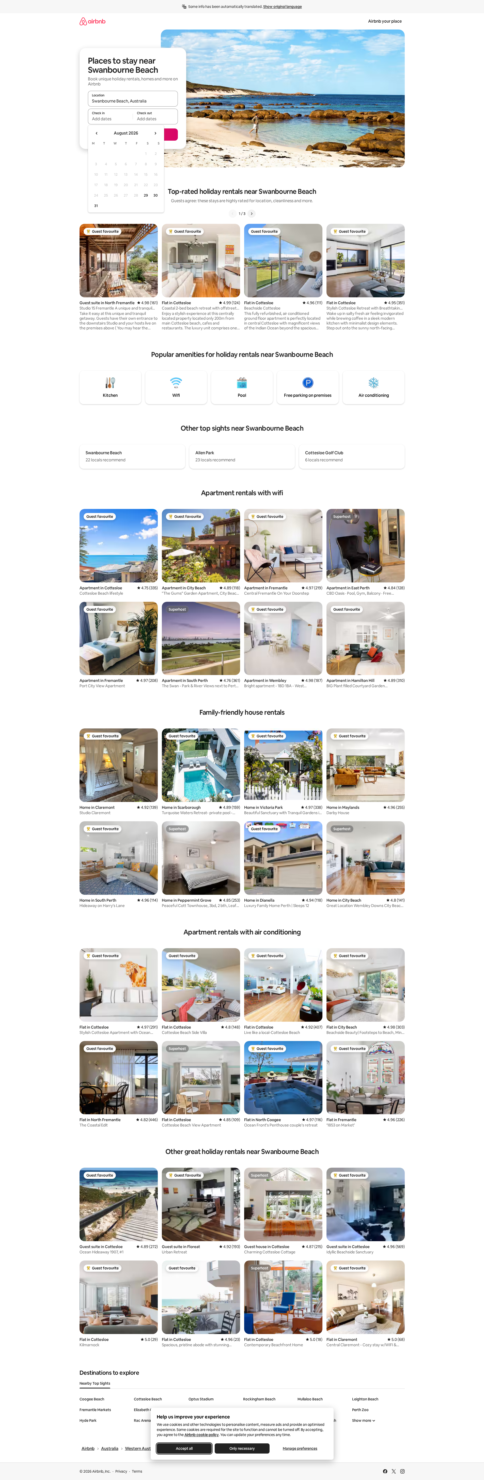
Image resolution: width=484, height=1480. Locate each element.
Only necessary (242, 1448)
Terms (137, 1471)
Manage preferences (300, 1448)
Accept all (184, 1448)
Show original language (282, 6)
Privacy (121, 1471)
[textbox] (110, 119)
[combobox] (133, 101)
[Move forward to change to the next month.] (155, 133)
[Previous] (233, 214)
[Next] (251, 214)
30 (155, 195)
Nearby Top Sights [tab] (95, 1383)
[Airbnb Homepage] (92, 21)
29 (146, 195)
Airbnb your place (385, 21)
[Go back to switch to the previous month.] (96, 133)
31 (96, 205)
